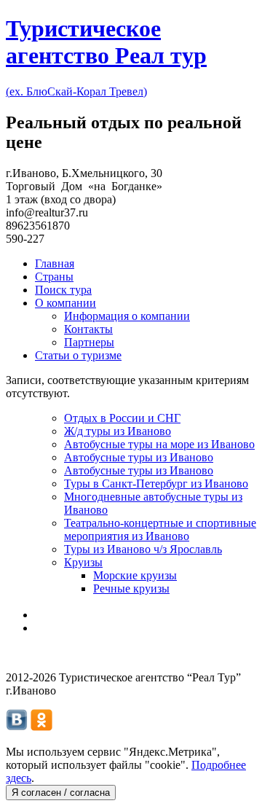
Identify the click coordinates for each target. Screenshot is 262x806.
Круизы (83, 562)
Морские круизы (135, 575)
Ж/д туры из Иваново (117, 431)
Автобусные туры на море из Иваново (159, 444)
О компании (65, 303)
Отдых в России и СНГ (122, 418)
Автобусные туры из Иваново (138, 457)
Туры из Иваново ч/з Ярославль (143, 549)
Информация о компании (127, 316)
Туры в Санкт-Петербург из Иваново (156, 483)
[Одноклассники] (41, 727)
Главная (54, 263)
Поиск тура (63, 289)
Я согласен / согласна (61, 792)
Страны (54, 276)
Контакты (88, 329)
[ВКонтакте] (17, 727)
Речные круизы (131, 588)
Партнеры (89, 342)
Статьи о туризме (78, 355)
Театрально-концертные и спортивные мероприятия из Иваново (160, 529)
